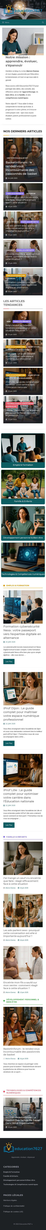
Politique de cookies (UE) (13, 1211)
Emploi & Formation (16, 275)
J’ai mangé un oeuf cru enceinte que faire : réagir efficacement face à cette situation (22, 200)
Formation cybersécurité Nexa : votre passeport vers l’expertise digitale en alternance (21, 285)
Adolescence (13, 222)
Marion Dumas (11, 888)
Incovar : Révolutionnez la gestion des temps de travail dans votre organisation (22, 413)
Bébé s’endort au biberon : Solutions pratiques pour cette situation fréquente (21, 328)
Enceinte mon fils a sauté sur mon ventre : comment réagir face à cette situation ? (23, 256)
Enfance (10, 250)
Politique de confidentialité (13, 1206)
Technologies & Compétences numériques (23, 574)
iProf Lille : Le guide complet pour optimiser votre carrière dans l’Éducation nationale (22, 384)
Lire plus (9, 661)
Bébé (9, 321)
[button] (43, 22)
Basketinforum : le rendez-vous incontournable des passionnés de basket (21, 168)
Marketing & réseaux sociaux (20, 400)
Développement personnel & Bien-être (23, 538)
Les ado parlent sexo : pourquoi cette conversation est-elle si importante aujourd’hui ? (21, 228)
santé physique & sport (17, 158)
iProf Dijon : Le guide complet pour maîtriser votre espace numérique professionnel (20, 356)
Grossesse (31, 193)
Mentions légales (10, 1200)
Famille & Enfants (15, 193)
